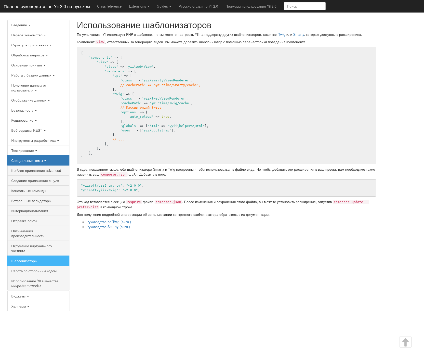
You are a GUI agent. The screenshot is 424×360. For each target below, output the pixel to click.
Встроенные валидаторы (31, 200)
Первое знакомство (27, 34)
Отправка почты (24, 220)
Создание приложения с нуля (35, 180)
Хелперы (19, 306)
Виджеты (18, 296)
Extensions (138, 6)
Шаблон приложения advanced (36, 170)
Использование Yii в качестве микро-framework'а (34, 283)
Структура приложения (30, 44)
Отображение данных (29, 100)
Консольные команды (28, 190)
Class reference (109, 6)
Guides (163, 6)
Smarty (298, 34)
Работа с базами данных (31, 75)
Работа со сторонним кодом (34, 270)
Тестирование (23, 150)
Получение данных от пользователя (28, 87)
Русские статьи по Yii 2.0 (198, 6)
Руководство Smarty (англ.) (108, 226)
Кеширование (22, 120)
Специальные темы (27, 160)
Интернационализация (29, 210)
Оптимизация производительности (27, 233)
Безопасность (22, 110)
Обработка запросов (28, 54)
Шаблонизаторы (24, 260)
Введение (19, 24)
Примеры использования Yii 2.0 (251, 6)
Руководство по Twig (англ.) (109, 221)
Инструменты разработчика (34, 140)
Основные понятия (27, 65)
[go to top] (405, 342)
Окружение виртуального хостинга (31, 248)
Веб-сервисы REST (27, 130)
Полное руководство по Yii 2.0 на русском (47, 6)
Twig (281, 34)
